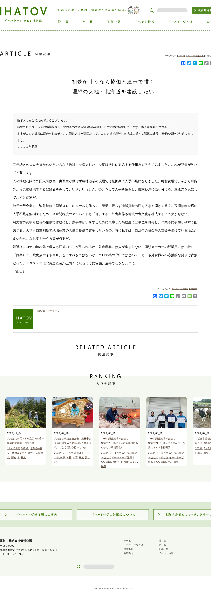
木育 (75, 457)
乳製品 (199, 453)
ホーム (127, 540)
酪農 (103, 466)
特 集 (162, 540)
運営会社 (129, 549)
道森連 (77, 453)
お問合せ (129, 553)
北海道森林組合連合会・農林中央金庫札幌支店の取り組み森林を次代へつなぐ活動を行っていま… (72, 443)
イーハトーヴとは (133, 544)
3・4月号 (190, 55)
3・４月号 (115, 453)
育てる (133, 461)
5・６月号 (162, 453)
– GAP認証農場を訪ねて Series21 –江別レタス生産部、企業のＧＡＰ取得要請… (166, 443)
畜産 (126, 461)
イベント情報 (166, 553)
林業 (23, 457)
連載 (30, 453)
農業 (176, 461)
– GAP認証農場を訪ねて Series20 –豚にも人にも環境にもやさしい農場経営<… (119, 443)
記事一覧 (164, 549)
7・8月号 (68, 453)
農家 (170, 461)
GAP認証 (106, 461)
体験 (13, 457)
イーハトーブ (119, 457)
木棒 (69, 457)
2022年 (181, 55)
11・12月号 (13, 448)
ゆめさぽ (117, 461)
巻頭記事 (199, 55)
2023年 (25, 448)
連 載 (162, 544)
